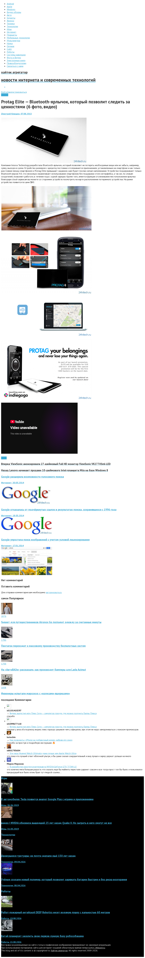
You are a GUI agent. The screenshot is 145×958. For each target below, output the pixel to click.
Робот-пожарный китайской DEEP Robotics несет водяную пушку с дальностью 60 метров (55, 912)
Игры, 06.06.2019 (10, 805)
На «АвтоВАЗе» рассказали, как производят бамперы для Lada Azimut (43, 669)
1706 (3, 663)
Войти (4, 92)
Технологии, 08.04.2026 (13, 885)
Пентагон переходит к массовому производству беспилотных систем (43, 646)
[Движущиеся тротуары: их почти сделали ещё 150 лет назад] (6, 849)
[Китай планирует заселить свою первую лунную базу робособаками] (6, 930)
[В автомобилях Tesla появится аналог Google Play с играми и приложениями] (6, 793)
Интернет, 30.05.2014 (12, 482)
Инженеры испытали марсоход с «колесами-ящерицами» (35, 693)
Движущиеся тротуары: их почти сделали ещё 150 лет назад (38, 855)
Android (4, 94)
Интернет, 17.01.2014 (12, 545)
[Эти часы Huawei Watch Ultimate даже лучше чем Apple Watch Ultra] (9, 747)
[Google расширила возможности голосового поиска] (25, 503)
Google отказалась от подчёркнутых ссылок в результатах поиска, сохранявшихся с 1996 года (58, 509)
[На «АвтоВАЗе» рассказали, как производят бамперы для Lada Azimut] (6, 660)
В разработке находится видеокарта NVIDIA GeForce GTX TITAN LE (43, 766)
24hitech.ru (99, 947)
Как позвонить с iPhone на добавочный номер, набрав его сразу (41, 740)
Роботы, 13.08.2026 (11, 942)
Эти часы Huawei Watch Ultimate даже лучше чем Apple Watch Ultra (43, 753)
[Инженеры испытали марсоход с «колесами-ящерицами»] (6, 684)
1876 (3, 616)
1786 (3, 640)
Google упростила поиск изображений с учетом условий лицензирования (45, 539)
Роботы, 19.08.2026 (11, 918)
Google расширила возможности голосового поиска (32, 476)
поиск (4, 458)
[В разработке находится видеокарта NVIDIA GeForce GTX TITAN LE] (9, 761)
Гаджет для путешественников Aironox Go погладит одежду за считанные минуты (51, 622)
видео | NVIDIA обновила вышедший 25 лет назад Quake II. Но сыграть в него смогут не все (56, 823)
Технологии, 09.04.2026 (13, 861)
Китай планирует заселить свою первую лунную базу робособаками (42, 936)
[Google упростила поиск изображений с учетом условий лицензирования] (26, 574)
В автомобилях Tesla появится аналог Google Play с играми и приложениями (47, 799)
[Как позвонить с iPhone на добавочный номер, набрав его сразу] (9, 734)
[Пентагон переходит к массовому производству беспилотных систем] (6, 637)
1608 (3, 687)
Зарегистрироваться (17, 92)
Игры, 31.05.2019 (10, 828)
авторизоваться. (54, 592)
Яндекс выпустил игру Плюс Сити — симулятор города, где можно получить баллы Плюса (53, 713)
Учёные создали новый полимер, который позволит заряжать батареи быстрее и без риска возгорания (64, 879)
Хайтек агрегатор (59, 950)
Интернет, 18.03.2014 (12, 515)
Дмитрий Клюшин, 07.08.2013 (16, 113)
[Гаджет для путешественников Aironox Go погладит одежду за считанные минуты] (6, 613)
